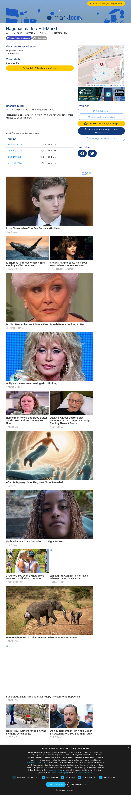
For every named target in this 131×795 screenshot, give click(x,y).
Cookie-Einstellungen (59, 773)
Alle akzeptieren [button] (55, 784)
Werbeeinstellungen (54, 770)
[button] (65, 790)
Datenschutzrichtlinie (84, 773)
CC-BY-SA (120, 85)
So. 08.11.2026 (14, 157)
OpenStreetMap (101, 85)
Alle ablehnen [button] (76, 784)
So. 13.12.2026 (15, 163)
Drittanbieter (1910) (34, 762)
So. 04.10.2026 (15, 150)
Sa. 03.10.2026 (15, 144)
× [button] (128, 747)
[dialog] (65, 770)
